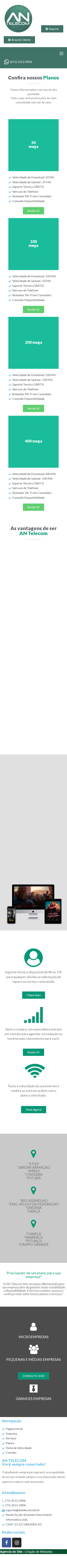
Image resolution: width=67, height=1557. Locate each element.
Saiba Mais (33, 145)
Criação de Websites (38, 1551)
